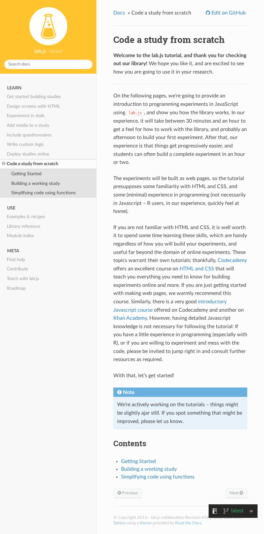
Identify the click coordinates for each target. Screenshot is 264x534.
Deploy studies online (28, 154)
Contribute (17, 269)
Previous (129, 493)
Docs (119, 12)
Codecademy (232, 260)
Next (235, 493)
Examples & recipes (26, 216)
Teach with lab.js (23, 278)
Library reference (23, 226)
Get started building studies (34, 96)
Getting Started (26, 173)
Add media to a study (28, 125)
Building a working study (35, 183)
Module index (20, 235)
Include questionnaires (29, 135)
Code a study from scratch (32, 163)
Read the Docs (188, 523)
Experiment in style (25, 115)
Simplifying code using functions (43, 192)
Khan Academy (130, 318)
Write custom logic (25, 144)
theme (146, 523)
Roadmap (16, 288)
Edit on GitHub (228, 12)
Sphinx (119, 523)
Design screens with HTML (33, 106)
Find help (16, 259)
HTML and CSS (197, 268)
